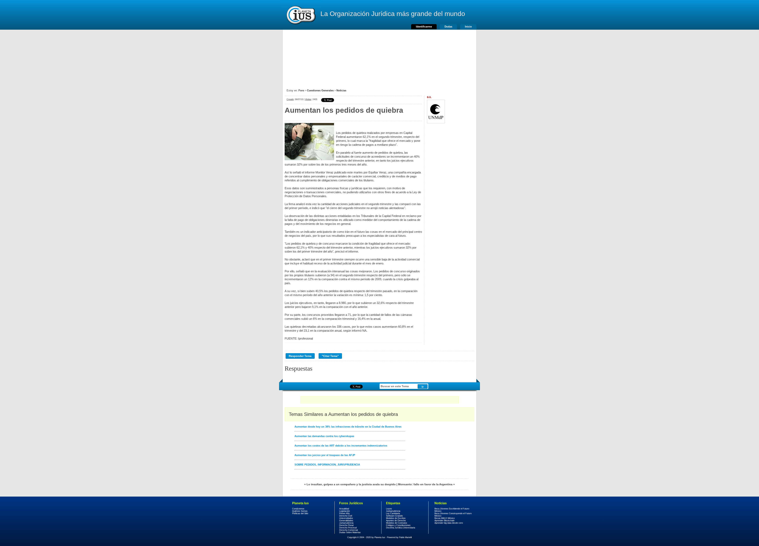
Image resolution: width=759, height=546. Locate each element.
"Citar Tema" (330, 356)
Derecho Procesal (348, 527)
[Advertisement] (379, 57)
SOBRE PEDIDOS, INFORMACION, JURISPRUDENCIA (327, 464)
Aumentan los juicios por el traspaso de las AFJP (325, 455)
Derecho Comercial (348, 530)
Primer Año (344, 513)
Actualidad (344, 508)
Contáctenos (298, 508)
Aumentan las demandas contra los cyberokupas (324, 436)
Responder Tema (300, 356)
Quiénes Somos (300, 511)
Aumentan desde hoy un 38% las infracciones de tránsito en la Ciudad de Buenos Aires (348, 426)
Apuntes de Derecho (396, 520)
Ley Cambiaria (393, 513)
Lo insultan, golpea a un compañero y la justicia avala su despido (351, 484)
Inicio (468, 26)
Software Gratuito (394, 516)
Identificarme (424, 26)
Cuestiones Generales (320, 90)
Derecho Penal (346, 525)
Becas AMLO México (444, 518)
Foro (301, 90)
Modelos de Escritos (396, 518)
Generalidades (346, 520)
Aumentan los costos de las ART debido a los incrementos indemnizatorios (341, 445)
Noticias (341, 90)
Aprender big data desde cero (448, 523)
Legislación (344, 511)
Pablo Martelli (405, 537)
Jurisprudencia (346, 523)
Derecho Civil (345, 516)
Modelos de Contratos (396, 523)
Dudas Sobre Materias (350, 532)
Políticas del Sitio (300, 513)
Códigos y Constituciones (398, 525)
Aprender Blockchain (444, 520)
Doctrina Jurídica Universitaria (400, 527)
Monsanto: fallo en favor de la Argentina (425, 484)
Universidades (346, 518)
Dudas (448, 26)
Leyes (389, 508)
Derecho (300, 15)
